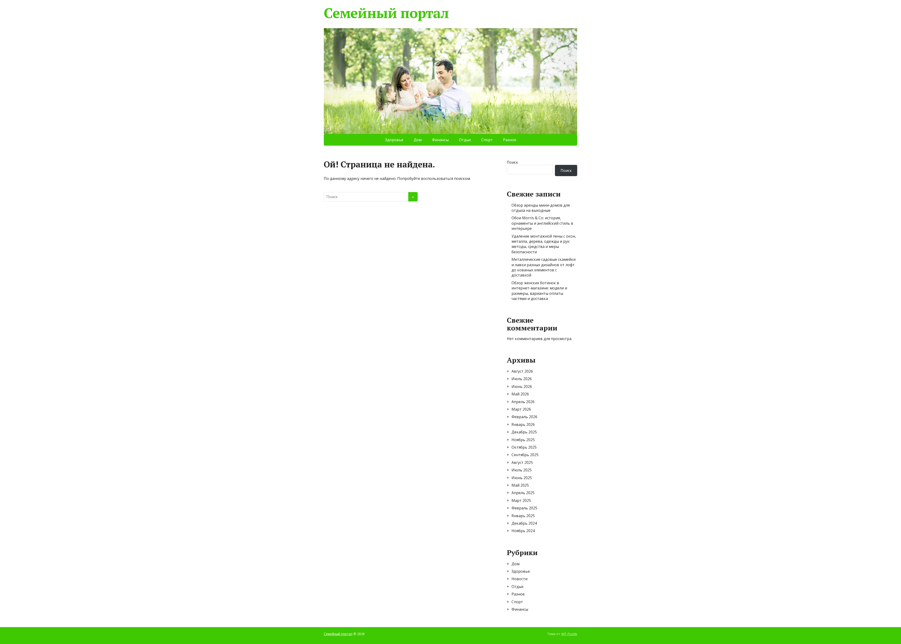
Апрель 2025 (523, 492)
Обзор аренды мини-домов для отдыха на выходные (541, 208)
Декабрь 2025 (524, 432)
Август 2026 (522, 371)
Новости (519, 578)
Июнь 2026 (522, 386)
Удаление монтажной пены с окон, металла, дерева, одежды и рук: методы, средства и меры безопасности (544, 244)
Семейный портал (386, 13)
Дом (418, 139)
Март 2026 (521, 409)
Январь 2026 (523, 424)
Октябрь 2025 (524, 447)
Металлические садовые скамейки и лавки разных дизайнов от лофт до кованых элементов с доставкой (544, 267)
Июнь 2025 (522, 477)
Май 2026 (520, 394)
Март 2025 (521, 500)
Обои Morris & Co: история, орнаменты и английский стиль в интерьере (542, 223)
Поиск (512, 162)
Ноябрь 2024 (523, 530)
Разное (509, 139)
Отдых (465, 139)
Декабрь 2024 (524, 523)
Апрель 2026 (523, 401)
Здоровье (394, 139)
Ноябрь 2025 (523, 439)
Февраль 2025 (524, 508)
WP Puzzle (569, 634)
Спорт (487, 139)
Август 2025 (522, 462)
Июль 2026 (522, 378)
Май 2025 (520, 485)
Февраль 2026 (524, 416)
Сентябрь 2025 (525, 454)
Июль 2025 (522, 470)
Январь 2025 (523, 515)
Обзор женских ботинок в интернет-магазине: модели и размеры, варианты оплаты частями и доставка (539, 290)
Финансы (440, 139)
